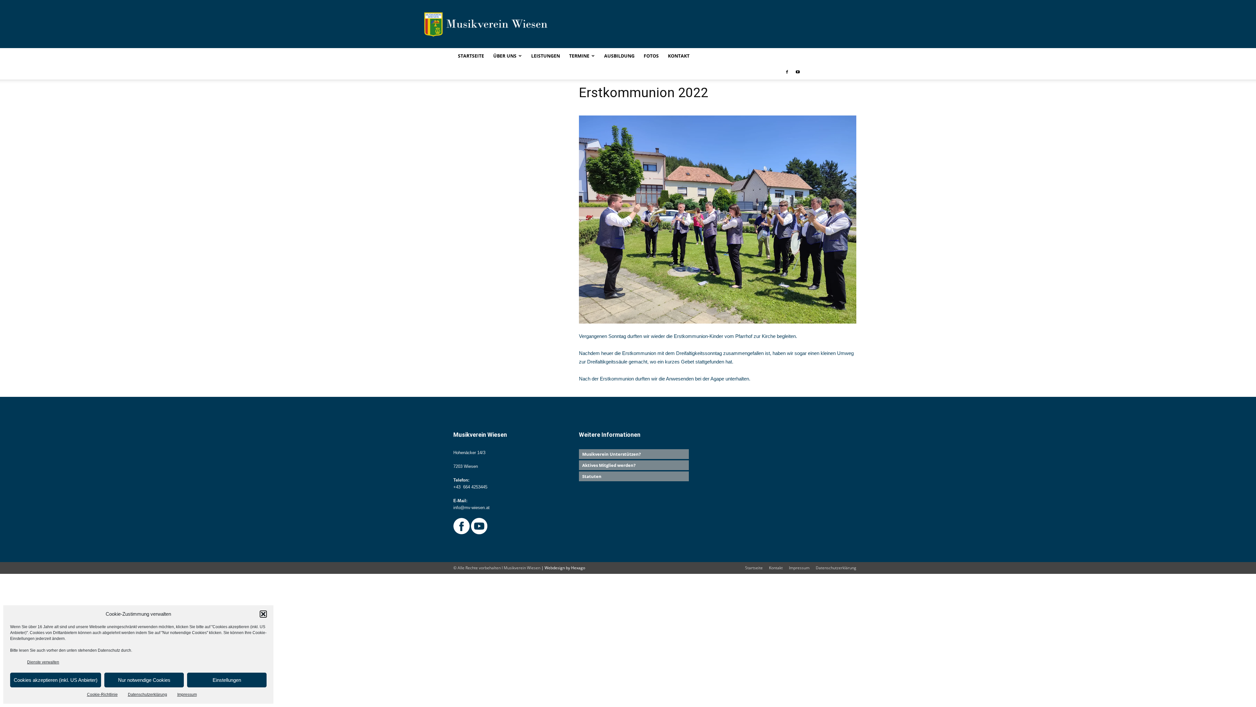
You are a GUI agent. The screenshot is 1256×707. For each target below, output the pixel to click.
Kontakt (678, 56)
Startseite (471, 56)
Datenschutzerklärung (147, 694)
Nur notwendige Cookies (144, 680)
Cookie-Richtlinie (102, 694)
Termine (579, 56)
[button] (263, 614)
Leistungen (545, 56)
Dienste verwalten (43, 662)
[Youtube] (798, 72)
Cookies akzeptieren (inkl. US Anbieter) (55, 680)
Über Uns (504, 56)
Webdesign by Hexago (565, 568)
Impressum (187, 694)
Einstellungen (227, 680)
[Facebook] (787, 72)
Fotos (651, 56)
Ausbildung (619, 56)
